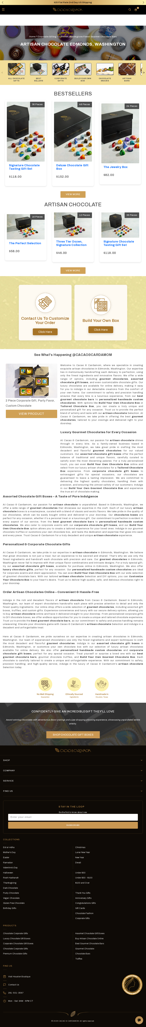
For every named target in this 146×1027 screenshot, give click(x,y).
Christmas (80, 847)
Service (8, 781)
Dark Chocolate (10, 888)
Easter (6, 857)
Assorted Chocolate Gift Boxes (89, 933)
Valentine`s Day (10, 868)
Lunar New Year (82, 852)
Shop (6, 760)
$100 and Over (82, 883)
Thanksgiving (9, 883)
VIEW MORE (73, 194)
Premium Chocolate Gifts (15, 954)
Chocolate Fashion (84, 913)
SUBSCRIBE (73, 825)
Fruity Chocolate (11, 893)
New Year (79, 857)
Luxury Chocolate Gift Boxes (16, 939)
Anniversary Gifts (83, 898)
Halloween (8, 873)
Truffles (78, 959)
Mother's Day (9, 852)
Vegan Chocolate (11, 898)
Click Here (45, 331)
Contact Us (13, 985)
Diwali (78, 863)
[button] (143, 2)
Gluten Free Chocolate (14, 903)
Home (32, 36)
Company (9, 770)
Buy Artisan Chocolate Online (89, 939)
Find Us (8, 791)
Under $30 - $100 (84, 878)
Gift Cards (80, 908)
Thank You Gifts (82, 893)
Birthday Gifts (9, 908)
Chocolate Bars (82, 954)
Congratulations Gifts (85, 903)
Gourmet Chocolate (84, 949)
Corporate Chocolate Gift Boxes (18, 944)
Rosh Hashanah (11, 878)
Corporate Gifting (47, 36)
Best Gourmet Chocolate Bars (89, 944)
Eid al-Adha (9, 847)
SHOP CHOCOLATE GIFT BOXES (73, 734)
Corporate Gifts (82, 918)
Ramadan (8, 863)
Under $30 (80, 873)
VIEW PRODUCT (31, 413)
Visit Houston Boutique (19, 977)
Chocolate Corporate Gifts (15, 933)
